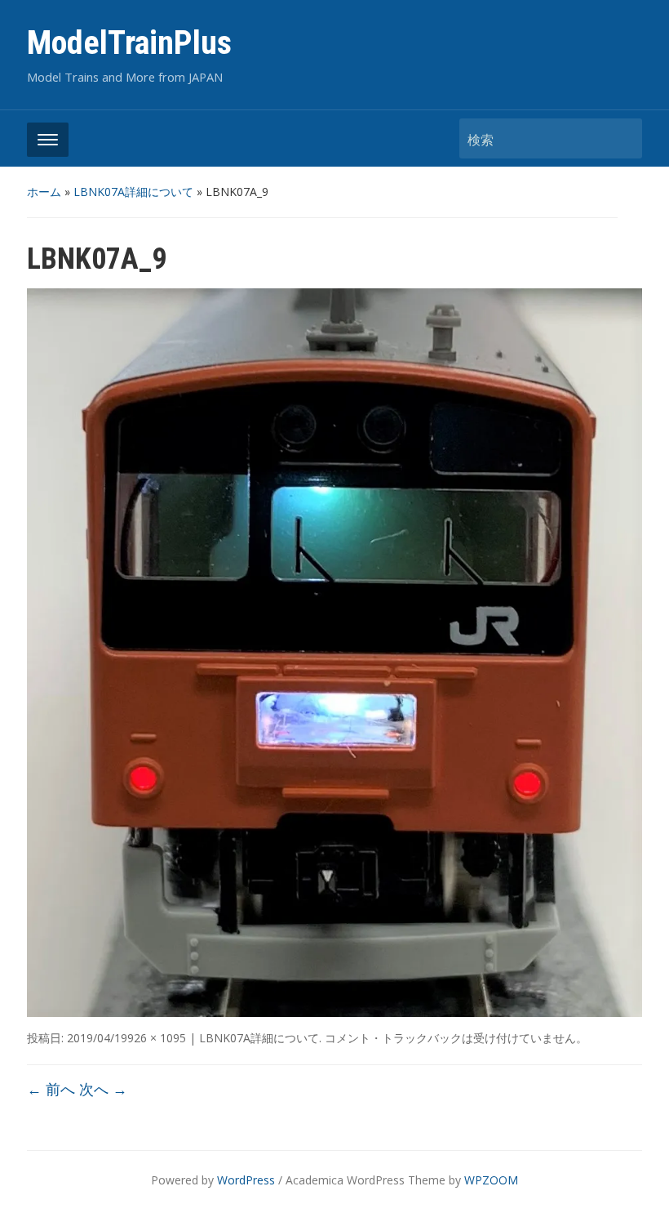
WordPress (246, 1180)
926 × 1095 (156, 1038)
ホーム (44, 191)
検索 (621, 138)
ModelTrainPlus (129, 43)
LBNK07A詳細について (133, 191)
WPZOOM (491, 1180)
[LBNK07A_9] (334, 652)
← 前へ (51, 1089)
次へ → (103, 1089)
